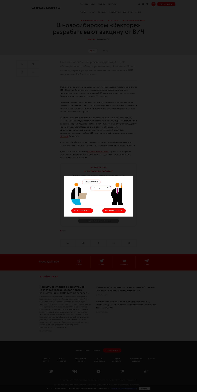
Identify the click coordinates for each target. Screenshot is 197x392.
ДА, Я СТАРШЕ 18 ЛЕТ (82, 210)
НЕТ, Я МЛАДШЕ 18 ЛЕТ (114, 210)
